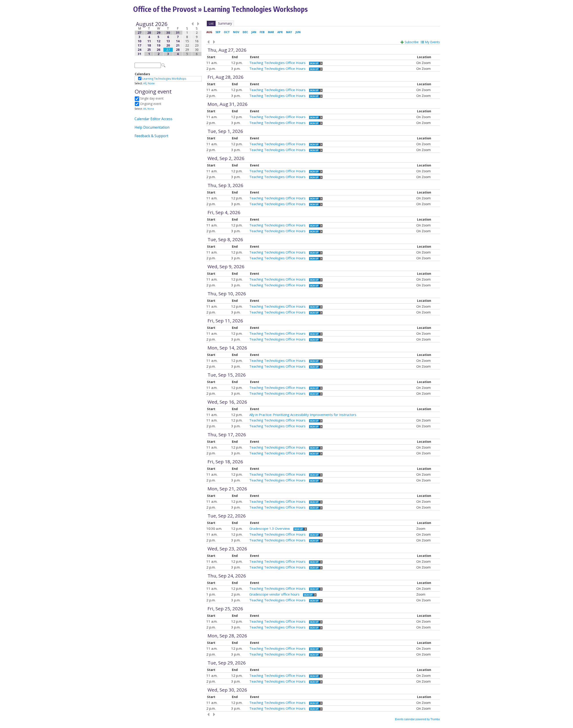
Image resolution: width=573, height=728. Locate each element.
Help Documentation (152, 127)
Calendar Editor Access (153, 118)
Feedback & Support (151, 135)
